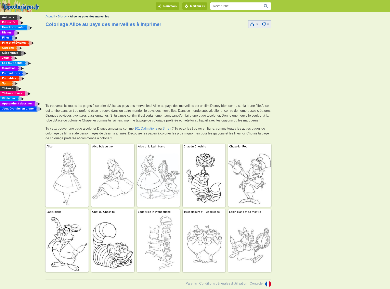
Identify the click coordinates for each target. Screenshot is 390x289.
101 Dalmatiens (145, 128)
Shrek (166, 128)
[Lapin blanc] (67, 243)
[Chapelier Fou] (249, 178)
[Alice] (67, 178)
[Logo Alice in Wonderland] (158, 243)
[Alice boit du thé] (112, 178)
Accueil (50, 16)
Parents (191, 283)
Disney (62, 16)
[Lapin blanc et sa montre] (249, 243)
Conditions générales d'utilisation (223, 283)
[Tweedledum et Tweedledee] (204, 243)
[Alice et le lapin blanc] (158, 178)
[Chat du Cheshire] (204, 178)
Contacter (257, 283)
